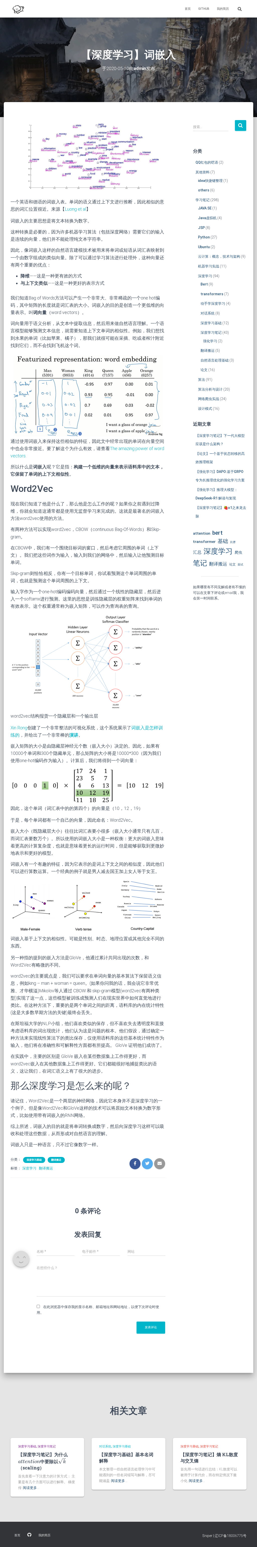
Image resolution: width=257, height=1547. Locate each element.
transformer (204, 541)
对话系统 (208, 313)
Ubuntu (204, 247)
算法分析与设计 (210, 389)
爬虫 (238, 552)
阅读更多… (31, 1488)
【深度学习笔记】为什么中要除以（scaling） (43, 1461)
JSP (201, 228)
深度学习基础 (34, 1159)
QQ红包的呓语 (207, 162)
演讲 (73, 735)
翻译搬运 (56, 1159)
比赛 (233, 542)
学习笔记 (203, 200)
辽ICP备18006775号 (230, 1536)
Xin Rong (19, 727)
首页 (188, 9)
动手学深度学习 (213, 303)
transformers (212, 294)
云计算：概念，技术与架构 (219, 256)
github (203, 9)
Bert (204, 284)
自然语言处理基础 (215, 360)
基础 (223, 541)
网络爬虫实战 (208, 399)
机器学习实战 (208, 266)
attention (201, 533)
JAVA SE (205, 208)
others (203, 190)
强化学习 (210, 341)
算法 (201, 380)
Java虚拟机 (207, 218)
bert (217, 532)
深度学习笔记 (211, 333)
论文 (204, 370)
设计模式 (205, 409)
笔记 (200, 563)
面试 (240, 564)
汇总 (197, 552)
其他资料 (203, 172)
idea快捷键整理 (210, 181)
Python (204, 237)
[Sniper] (18, 9)
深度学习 (29, 1168)
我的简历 (223, 9)
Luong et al (75, 209)
